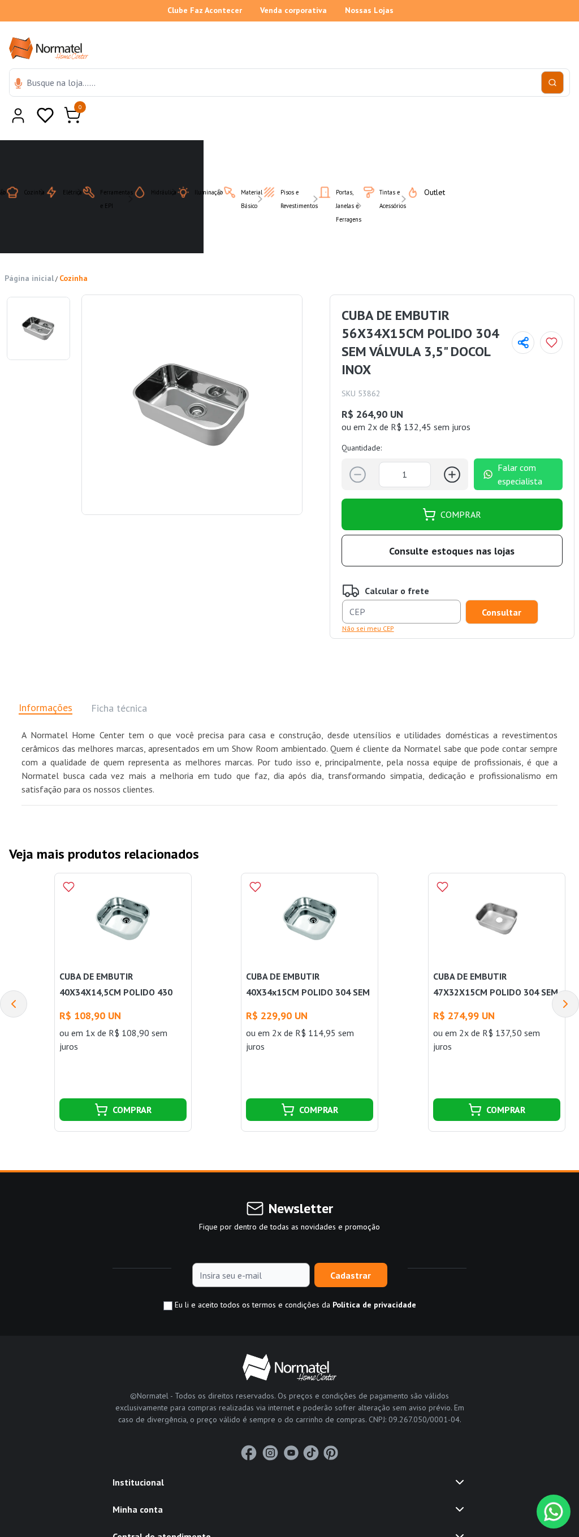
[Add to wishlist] (551, 315)
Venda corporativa (293, 10)
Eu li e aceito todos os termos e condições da (294, 1277)
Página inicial (29, 250)
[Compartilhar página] (523, 315)
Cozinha (73, 250)
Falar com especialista (520, 446)
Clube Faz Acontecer (204, 10)
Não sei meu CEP (368, 600)
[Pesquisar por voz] (18, 84)
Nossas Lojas (369, 10)
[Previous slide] (13, 976)
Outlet (427, 164)
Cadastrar (350, 1247)
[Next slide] (565, 976)
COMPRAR (460, 486)
